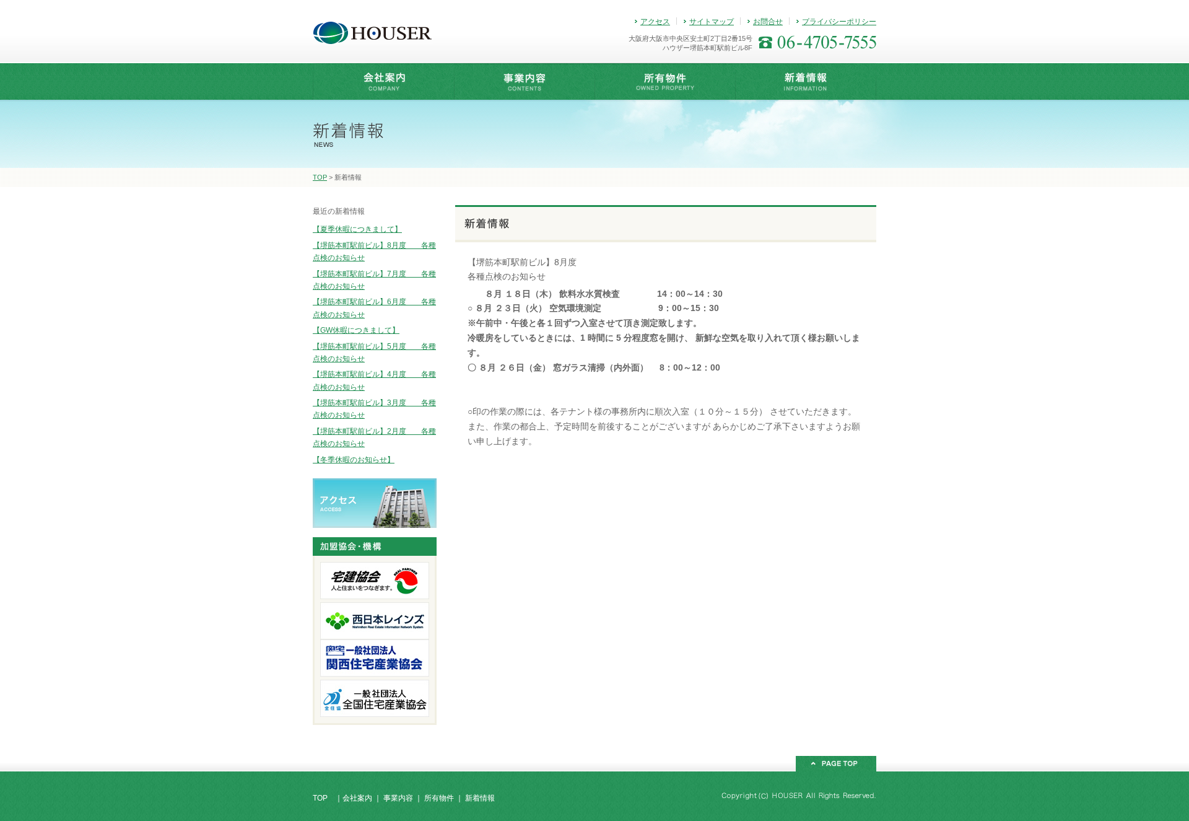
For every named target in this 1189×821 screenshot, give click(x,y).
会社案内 (357, 798)
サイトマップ (711, 21)
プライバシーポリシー (839, 21)
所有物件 (439, 798)
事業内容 (398, 798)
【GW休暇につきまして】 (356, 330)
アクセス (655, 21)
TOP (320, 177)
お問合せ (768, 21)
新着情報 (480, 798)
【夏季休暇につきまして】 (357, 229)
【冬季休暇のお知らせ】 (353, 459)
